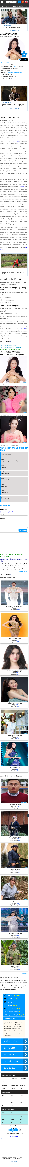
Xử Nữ (3, 1078)
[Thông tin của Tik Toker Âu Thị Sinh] (14, 964)
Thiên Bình (14, 1078)
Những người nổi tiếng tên (9, 345)
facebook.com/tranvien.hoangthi (15, 72)
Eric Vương (17, 1028)
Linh (21, 1112)
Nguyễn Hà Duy (15, 805)
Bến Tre (15, 738)
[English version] (26, 2)
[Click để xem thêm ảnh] (14, 59)
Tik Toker (15, 838)
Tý (2, 1102)
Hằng (12, 1119)
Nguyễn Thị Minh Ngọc (15, 606)
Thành (3, 1112)
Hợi (21, 1099)
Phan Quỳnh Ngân (15, 735)
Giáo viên (15, 806)
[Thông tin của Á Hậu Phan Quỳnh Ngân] (14, 733)
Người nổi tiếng (4, 36)
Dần (21, 1102)
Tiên (12, 1116)
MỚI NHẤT (24, 6)
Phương (4, 1122)
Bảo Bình (22, 1082)
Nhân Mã (4, 1082)
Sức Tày (15, 901)
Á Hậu (10, 36)
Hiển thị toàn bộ (23, 571)
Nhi (3, 1119)
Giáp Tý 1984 (22, 328)
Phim (15, 871)
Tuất (12, 1099)
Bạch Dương (14, 1085)
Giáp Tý (15, 1005)
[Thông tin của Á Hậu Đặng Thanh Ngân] (14, 701)
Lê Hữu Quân (7, 1035)
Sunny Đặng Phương (19, 1030)
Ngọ (3, 1095)
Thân (21, 1095)
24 (14, 995)
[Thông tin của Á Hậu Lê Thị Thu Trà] (14, 636)
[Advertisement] (14, 543)
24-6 (14, 66)
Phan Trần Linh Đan (15, 671)
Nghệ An (15, 642)
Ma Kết (13, 1082)
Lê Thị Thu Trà (15, 639)
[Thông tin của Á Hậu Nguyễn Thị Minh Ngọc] (14, 604)
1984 (18, 995)
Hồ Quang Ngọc (8, 1026)
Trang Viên (16, 36)
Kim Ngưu (22, 1085)
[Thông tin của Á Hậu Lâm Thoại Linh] (14, 765)
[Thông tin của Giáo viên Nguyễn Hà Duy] (14, 803)
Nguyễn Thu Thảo (15, 934)
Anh (21, 1119)
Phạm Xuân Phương (9, 1028)
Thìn (12, 1105)
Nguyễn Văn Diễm (18, 1022)
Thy (21, 1122)
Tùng (12, 1112)
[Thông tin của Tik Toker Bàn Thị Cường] (14, 835)
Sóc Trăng (15, 706)
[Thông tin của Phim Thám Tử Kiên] (14, 867)
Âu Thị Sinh (15, 966)
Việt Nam (21, 186)
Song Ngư (4, 1085)
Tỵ (20, 1105)
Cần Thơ (15, 771)
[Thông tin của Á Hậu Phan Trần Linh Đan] (14, 669)
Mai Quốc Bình (7, 1033)
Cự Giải (19, 1008)
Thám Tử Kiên (15, 869)
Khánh (12, 1122)
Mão (3, 1105)
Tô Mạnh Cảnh (7, 1030)
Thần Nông (23, 1078)
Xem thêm (25, 973)
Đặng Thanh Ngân (15, 703)
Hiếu (21, 1116)
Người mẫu (18, 6)
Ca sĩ (2, 6)
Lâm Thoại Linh (15, 768)
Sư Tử (21, 1088)
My (2, 1116)
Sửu (12, 1102)
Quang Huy (17, 1033)
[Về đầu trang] (27, 1165)
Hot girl (7, 6)
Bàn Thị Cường (15, 837)
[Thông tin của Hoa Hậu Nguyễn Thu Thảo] (14, 932)
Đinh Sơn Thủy (18, 1026)
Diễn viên (12, 6)
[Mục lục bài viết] (27, 815)
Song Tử (4, 1088)
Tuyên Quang (15, 141)
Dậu (3, 1099)
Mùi (12, 1095)
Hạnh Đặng (17, 1024)
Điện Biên (15, 674)
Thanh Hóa (15, 609)
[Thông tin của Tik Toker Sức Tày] (14, 899)
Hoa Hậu (15, 935)
